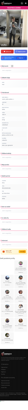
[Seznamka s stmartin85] (21, 321)
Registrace (3, 371)
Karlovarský (23, 282)
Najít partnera (4, 367)
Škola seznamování (5, 383)
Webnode (24, 394)
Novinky (3, 374)
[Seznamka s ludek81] (21, 263)
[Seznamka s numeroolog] (7, 335)
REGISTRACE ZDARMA (14, 8)
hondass (7, 324)
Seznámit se (20, 272)
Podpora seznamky (5, 385)
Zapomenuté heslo (5, 380)
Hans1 (20, 281)
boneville (7, 281)
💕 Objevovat (20, 58)
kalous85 (7, 309)
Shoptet (19, 394)
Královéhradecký (9, 311)
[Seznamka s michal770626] (21, 306)
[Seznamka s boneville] (7, 278)
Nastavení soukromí (4, 395)
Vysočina (9, 282)
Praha (23, 296)
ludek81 (20, 266)
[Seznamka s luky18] (21, 292)
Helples (7, 295)
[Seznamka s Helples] (7, 292)
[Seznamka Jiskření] (6, 356)
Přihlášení (3, 369)
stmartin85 (20, 324)
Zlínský (9, 296)
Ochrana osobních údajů (10, 394)
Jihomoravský (23, 268)
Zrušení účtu (4, 387)
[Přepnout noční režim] (22, 3)
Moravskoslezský (9, 340)
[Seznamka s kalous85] (7, 306)
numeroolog (7, 338)
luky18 (20, 295)
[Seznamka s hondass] (7, 321)
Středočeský (9, 325)
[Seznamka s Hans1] (21, 278)
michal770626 (21, 309)
